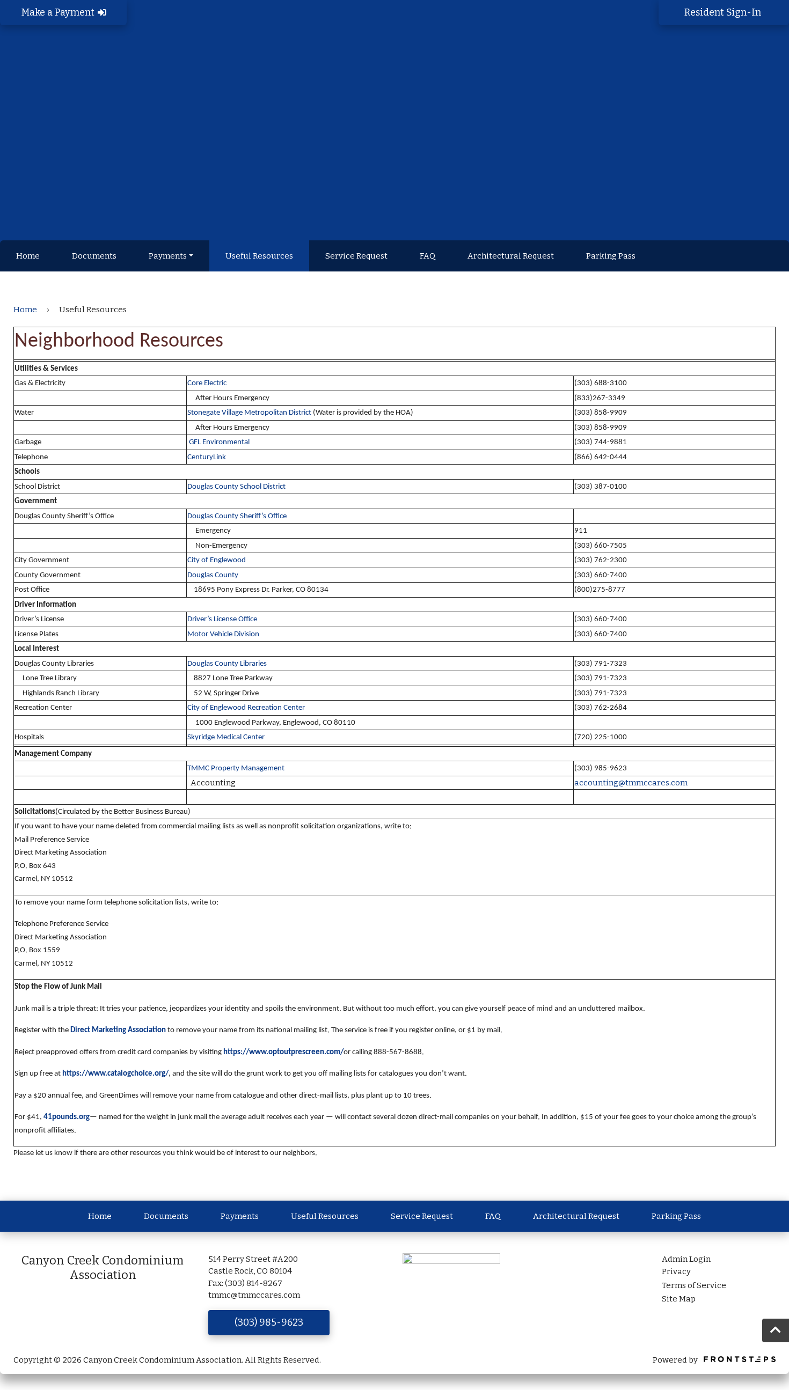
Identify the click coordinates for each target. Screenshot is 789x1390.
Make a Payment (59, 12)
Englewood (227, 560)
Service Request (356, 256)
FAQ (427, 256)
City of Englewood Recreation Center (246, 708)
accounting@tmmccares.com (631, 783)
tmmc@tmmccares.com (254, 1295)
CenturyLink (206, 457)
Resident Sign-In (723, 12)
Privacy (676, 1271)
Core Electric (207, 383)
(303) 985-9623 (269, 1322)
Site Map (679, 1299)
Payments (168, 256)
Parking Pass (610, 256)
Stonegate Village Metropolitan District (249, 413)
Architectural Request (510, 256)
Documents (94, 256)
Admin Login (686, 1259)
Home (28, 256)
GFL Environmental (220, 442)
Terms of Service (694, 1285)
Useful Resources (259, 256)
